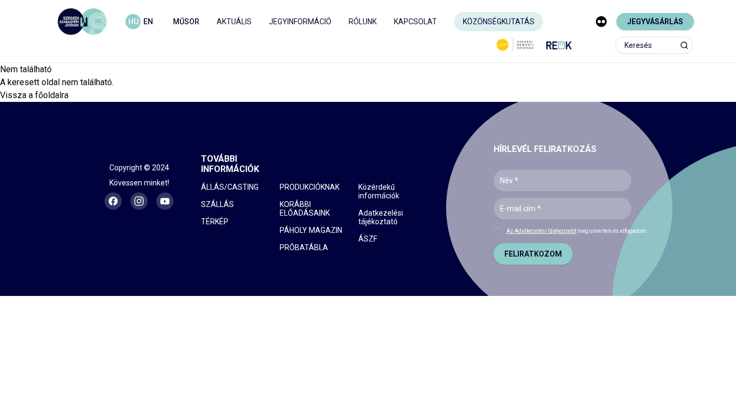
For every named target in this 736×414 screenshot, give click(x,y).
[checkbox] (498, 231)
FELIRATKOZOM (533, 254)
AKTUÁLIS (234, 21)
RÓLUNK (363, 21)
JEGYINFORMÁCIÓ (300, 21)
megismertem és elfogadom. (577, 231)
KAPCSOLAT (415, 21)
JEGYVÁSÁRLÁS (655, 21)
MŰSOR (186, 21)
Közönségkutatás (498, 21)
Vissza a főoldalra (34, 95)
